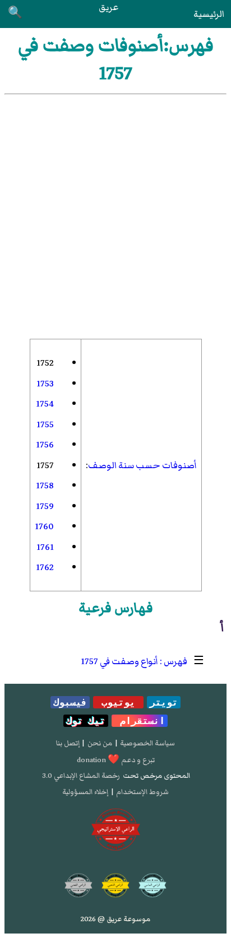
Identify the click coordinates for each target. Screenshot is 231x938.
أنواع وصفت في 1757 (119, 661)
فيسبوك (70, 702)
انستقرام (139, 720)
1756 (45, 444)
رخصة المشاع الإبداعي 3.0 (81, 775)
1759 (45, 506)
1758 (45, 485)
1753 (45, 383)
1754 (45, 403)
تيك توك (85, 720)
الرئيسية (208, 14)
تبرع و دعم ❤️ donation (116, 760)
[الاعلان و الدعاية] (116, 829)
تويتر (164, 702)
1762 (45, 567)
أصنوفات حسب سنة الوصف (142, 465)
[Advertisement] (115, 215)
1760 (44, 526)
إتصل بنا (68, 743)
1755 (45, 424)
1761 (45, 547)
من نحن (99, 743)
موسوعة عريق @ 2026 (115, 919)
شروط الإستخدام (142, 791)
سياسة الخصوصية (147, 743)
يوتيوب (118, 702)
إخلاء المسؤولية (85, 791)
